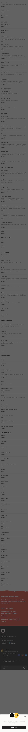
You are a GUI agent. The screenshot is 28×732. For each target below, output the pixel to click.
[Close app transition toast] (25, 717)
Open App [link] (14, 727)
